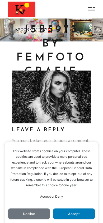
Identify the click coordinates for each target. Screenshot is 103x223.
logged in (44, 140)
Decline (29, 214)
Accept (74, 214)
